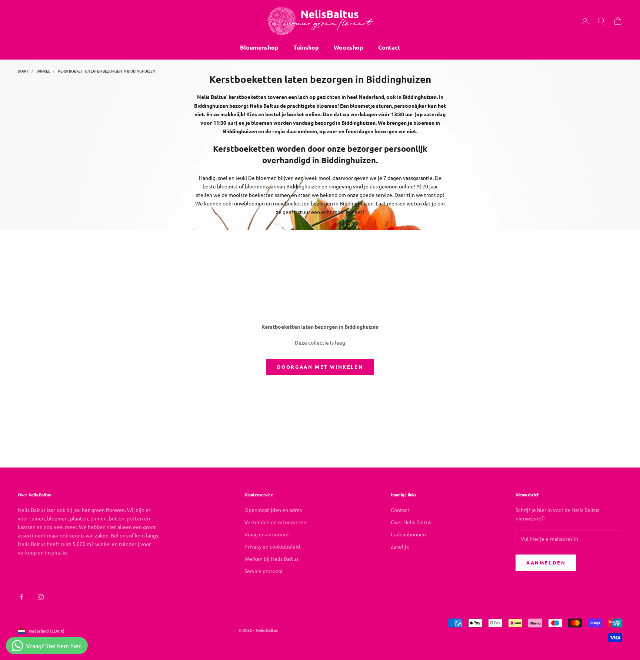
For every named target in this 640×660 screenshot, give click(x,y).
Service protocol (263, 570)
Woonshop (348, 47)
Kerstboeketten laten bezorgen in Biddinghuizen (106, 71)
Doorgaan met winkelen (320, 366)
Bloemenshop (259, 47)
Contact (389, 47)
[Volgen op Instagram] (40, 597)
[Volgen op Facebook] (21, 597)
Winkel (43, 71)
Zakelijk (400, 546)
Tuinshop (306, 47)
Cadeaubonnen (408, 534)
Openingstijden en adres (273, 509)
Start (23, 71)
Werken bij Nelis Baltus (271, 558)
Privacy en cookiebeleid (272, 546)
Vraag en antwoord (266, 534)
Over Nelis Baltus (411, 522)
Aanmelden (546, 562)
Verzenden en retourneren (275, 522)
